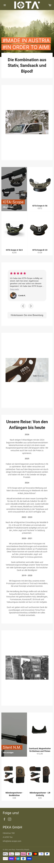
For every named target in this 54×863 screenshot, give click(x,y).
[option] (27, 33)
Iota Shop (11, 850)
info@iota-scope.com (12, 841)
